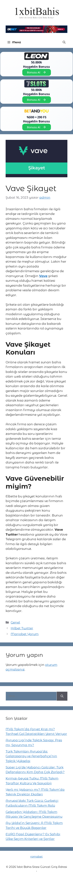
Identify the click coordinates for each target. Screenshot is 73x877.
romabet (36, 856)
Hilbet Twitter (22, 628)
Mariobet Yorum (25, 634)
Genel (15, 622)
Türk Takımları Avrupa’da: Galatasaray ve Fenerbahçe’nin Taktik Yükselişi (31, 756)
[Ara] (62, 696)
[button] (64, 42)
